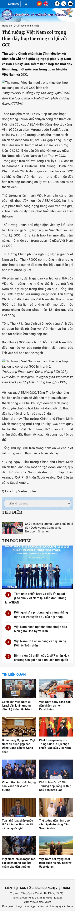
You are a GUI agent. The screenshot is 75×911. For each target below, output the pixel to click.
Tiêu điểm (12, 512)
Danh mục (13, 4)
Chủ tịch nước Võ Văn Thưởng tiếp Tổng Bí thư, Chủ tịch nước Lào (55, 786)
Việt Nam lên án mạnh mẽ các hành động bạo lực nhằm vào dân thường (18, 862)
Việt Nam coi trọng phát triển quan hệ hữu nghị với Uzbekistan (55, 862)
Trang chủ (7, 25)
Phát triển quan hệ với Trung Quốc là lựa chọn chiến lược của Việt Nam (55, 744)
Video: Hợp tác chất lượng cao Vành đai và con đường (19, 786)
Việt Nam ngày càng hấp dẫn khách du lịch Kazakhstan (55, 705)
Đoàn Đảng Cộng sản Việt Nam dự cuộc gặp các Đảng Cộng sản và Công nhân (18, 745)
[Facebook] (57, 3)
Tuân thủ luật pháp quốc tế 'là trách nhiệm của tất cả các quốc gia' (18, 824)
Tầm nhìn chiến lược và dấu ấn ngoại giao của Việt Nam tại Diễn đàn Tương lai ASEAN (35, 598)
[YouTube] (70, 3)
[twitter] (63, 3)
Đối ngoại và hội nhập (28, 25)
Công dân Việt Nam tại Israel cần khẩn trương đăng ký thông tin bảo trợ (18, 705)
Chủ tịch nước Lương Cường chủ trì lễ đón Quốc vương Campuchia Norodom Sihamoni (49, 527)
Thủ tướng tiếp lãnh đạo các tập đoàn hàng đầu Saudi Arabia (54, 824)
